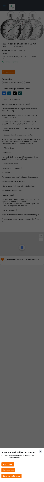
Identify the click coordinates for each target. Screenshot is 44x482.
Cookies (4, 456)
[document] (22, 465)
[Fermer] (40, 451)
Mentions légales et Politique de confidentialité (21, 457)
